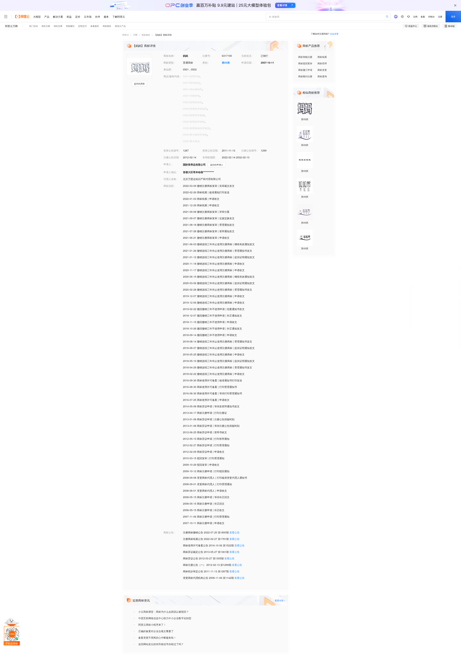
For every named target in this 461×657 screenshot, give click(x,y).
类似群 (167, 69)
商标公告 (169, 532)
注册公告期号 (248, 150)
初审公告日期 (210, 150)
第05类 (226, 62)
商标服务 (146, 34)
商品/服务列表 (171, 76)
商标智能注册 (305, 57)
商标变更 (322, 70)
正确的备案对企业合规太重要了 (156, 631)
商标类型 (169, 62)
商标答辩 (322, 63)
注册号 (206, 55)
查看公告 (234, 532)
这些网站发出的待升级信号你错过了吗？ (161, 644)
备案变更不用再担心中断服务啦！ (157, 637)
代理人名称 (170, 179)
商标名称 (169, 55)
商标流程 (169, 186)
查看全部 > (280, 600)
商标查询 (322, 76)
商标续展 (322, 57)
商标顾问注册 (305, 76)
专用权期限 (208, 157)
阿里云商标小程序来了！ (152, 624)
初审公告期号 (171, 150)
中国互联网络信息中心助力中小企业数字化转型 (164, 618)
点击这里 (334, 33)
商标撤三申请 (305, 70)
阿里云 (125, 34)
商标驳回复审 (305, 63)
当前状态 (246, 55)
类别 (204, 62)
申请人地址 (170, 172)
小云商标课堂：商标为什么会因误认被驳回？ (163, 611)
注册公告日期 (171, 157)
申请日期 (246, 62)
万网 (135, 34)
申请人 (167, 164)
